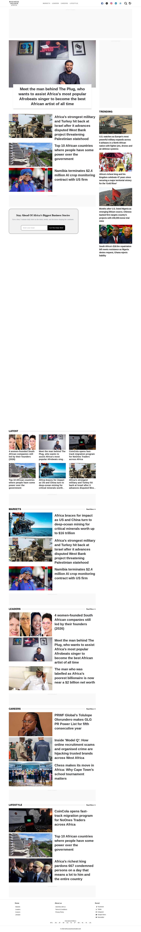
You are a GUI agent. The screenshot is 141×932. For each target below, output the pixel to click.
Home (17, 903)
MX (79, 922)
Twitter (100, 909)
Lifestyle (74, 3)
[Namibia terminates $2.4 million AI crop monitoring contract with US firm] (52, 180)
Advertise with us (60, 907)
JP (74, 922)
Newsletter (101, 917)
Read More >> (91, 509)
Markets (46, 3)
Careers (64, 3)
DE (63, 922)
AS (56, 922)
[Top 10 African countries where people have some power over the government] (52, 155)
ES (67, 922)
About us (58, 903)
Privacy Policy (59, 912)
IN (71, 922)
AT (59, 922)
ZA (90, 922)
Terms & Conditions (61, 909)
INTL (51, 922)
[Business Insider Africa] (15, 3)
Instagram (101, 912)
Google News (102, 914)
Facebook (101, 906)
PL (86, 922)
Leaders (55, 3)
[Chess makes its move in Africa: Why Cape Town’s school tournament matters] (52, 774)
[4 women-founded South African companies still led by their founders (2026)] (22, 447)
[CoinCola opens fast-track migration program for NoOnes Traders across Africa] (82, 447)
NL (82, 922)
